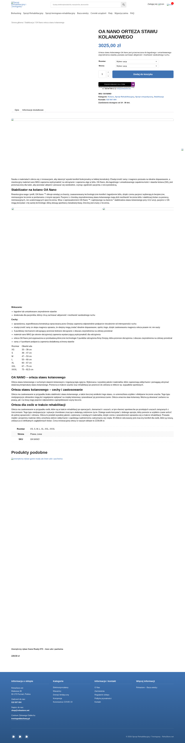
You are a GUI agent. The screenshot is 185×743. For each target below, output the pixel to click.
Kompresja (57, 698)
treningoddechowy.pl (20, 718)
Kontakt (98, 702)
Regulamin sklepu (102, 695)
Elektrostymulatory (60, 687)
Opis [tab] (17, 110)
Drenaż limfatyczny (61, 695)
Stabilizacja (29, 23)
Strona (101, 66)
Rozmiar (102, 61)
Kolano (111, 97)
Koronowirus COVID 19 (62, 702)
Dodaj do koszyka (143, 74)
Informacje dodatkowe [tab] (33, 110)
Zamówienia (99, 691)
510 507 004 (108, 88)
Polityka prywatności (103, 698)
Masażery (57, 691)
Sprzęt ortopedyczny (144, 97)
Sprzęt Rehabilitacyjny (124, 97)
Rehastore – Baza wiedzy (146, 687)
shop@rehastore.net (124, 88)
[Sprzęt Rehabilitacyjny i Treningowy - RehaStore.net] (20, 5)
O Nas (97, 687)
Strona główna (17, 23)
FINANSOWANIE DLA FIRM (114, 84)
